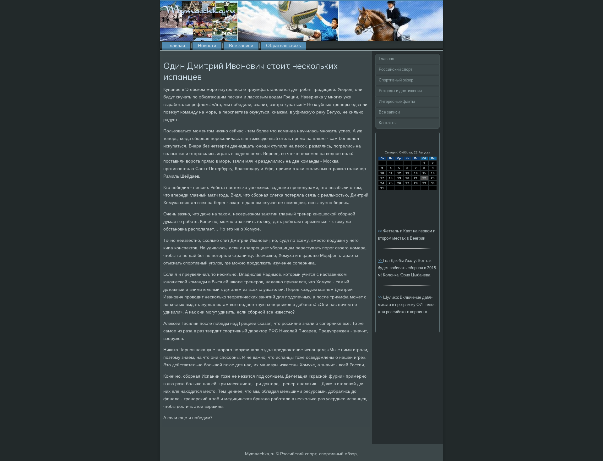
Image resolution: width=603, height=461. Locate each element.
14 (416, 173)
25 (391, 183)
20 (407, 178)
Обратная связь (283, 46)
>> (380, 231)
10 (382, 173)
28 (416, 183)
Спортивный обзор (396, 80)
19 (399, 178)
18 (391, 178)
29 (424, 183)
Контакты (387, 123)
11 (391, 173)
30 (433, 183)
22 (424, 178)
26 (399, 183)
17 (382, 178)
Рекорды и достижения (400, 91)
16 (433, 173)
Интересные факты (397, 101)
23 (433, 178)
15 (424, 173)
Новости (207, 46)
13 (407, 173)
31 (382, 188)
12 (399, 173)
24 (382, 183)
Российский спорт (395, 69)
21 (416, 178)
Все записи (241, 46)
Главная (176, 46)
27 (407, 183)
